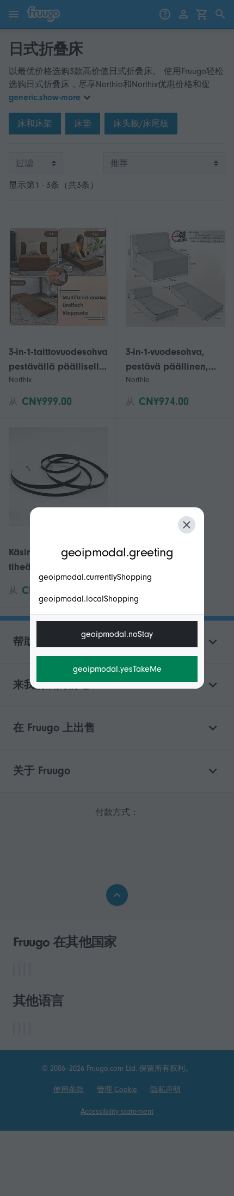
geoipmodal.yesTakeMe (117, 669)
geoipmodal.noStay (117, 634)
